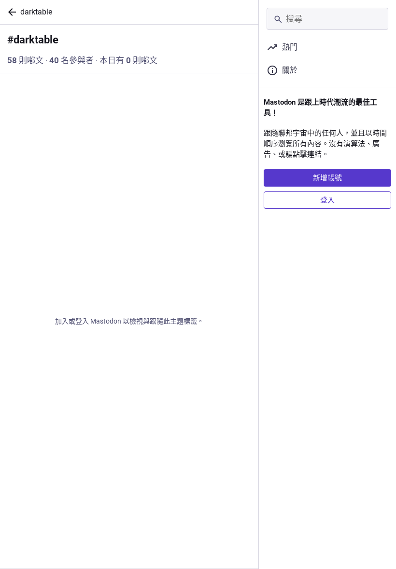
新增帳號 (327, 178)
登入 (327, 200)
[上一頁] (10, 12)
